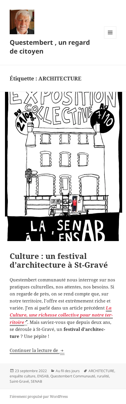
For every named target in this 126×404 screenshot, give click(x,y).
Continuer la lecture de (37, 350)
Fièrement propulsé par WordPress (39, 396)
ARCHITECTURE (101, 370)
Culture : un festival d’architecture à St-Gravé (59, 260)
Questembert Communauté (72, 376)
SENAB (36, 381)
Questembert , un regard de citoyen (50, 46)
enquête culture (22, 376)
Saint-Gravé (19, 381)
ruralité (103, 376)
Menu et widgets (110, 38)
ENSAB (43, 376)
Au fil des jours (68, 370)
